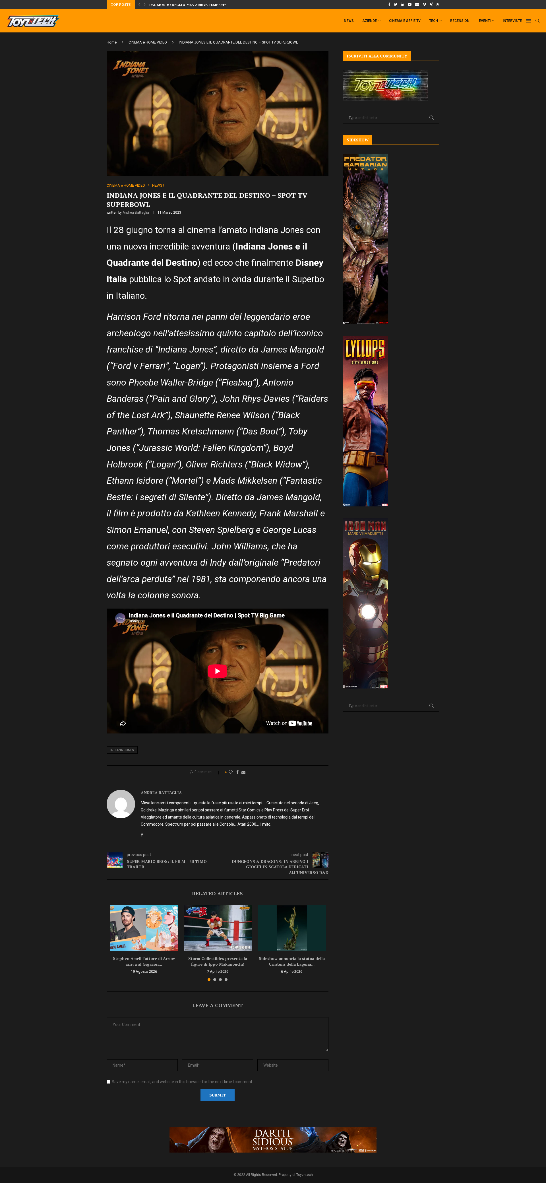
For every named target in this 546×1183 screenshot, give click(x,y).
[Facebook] (389, 4)
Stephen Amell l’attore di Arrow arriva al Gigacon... (144, 961)
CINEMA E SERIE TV (405, 21)
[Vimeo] (424, 4)
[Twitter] (395, 4)
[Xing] (431, 4)
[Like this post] (231, 772)
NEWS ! (158, 185)
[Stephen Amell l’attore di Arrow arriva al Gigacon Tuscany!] (144, 928)
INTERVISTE (512, 21)
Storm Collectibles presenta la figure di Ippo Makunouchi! (217, 961)
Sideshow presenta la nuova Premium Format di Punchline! (206, 5)
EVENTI (485, 21)
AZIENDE (369, 21)
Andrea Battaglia (136, 213)
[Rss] (438, 4)
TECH (433, 21)
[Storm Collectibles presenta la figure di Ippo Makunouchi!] (218, 928)
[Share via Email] (243, 772)
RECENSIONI (460, 21)
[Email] (417, 4)
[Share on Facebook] (237, 772)
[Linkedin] (402, 4)
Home (112, 42)
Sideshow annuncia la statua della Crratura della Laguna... (292, 961)
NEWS (349, 21)
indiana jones (122, 750)
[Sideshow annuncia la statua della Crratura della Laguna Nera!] (292, 928)
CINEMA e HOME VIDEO (148, 42)
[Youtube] (409, 4)
